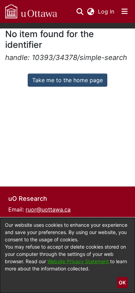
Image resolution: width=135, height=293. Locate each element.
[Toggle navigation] (124, 11)
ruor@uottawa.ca (48, 209)
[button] (31, 11)
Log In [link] (106, 11)
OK (122, 282)
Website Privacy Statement (78, 261)
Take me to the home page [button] (67, 80)
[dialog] (67, 255)
